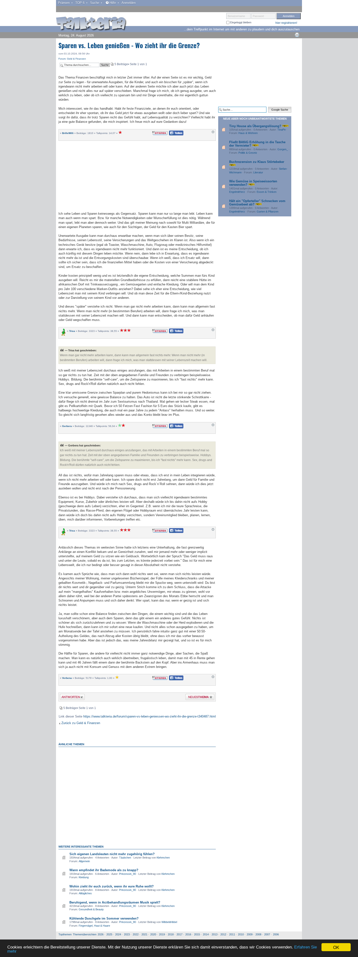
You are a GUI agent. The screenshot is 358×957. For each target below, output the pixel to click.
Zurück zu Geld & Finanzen (80, 723)
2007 (267, 934)
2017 (179, 934)
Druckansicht (297, 35)
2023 (127, 934)
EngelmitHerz (237, 191)
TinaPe (281, 129)
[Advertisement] (137, 175)
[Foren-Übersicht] (91, 24)
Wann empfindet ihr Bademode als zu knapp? (103, 870)
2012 (223, 934)
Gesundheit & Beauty (91, 909)
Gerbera (67, 426)
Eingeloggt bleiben (240, 22)
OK (336, 947)
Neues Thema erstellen (198, 697)
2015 (197, 934)
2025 (109, 934)
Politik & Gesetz (247, 152)
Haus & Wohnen (248, 133)
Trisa (72, 331)
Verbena (67, 678)
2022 (136, 934)
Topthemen (65, 934)
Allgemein (84, 861)
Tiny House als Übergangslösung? (255, 126)
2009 (250, 934)
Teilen (172, 134)
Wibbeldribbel (169, 922)
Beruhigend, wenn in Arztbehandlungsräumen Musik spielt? (114, 902)
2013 (214, 934)
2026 (101, 934)
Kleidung (84, 877)
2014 (206, 934)
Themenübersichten (84, 934)
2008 (258, 934)
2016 (188, 934)
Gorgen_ (282, 149)
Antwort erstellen (69, 697)
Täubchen (125, 857)
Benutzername (236, 16)
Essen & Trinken (266, 191)
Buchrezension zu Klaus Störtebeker (256, 162)
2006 (276, 934)
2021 (144, 934)
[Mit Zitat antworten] (160, 133)
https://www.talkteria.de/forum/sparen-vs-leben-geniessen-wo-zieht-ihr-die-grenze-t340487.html (149, 716)
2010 (241, 934)
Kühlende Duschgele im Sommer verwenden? (104, 918)
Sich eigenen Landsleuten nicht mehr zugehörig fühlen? (112, 854)
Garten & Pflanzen (267, 211)
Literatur (258, 172)
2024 (118, 934)
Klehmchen (163, 857)
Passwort (258, 16)
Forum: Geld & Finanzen (72, 58)
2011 (232, 934)
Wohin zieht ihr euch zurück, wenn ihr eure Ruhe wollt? (111, 886)
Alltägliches (85, 893)
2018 (171, 934)
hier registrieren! (286, 23)
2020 (153, 934)
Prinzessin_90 (127, 873)
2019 (162, 934)
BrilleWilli (68, 133)
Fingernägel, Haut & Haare (94, 925)
